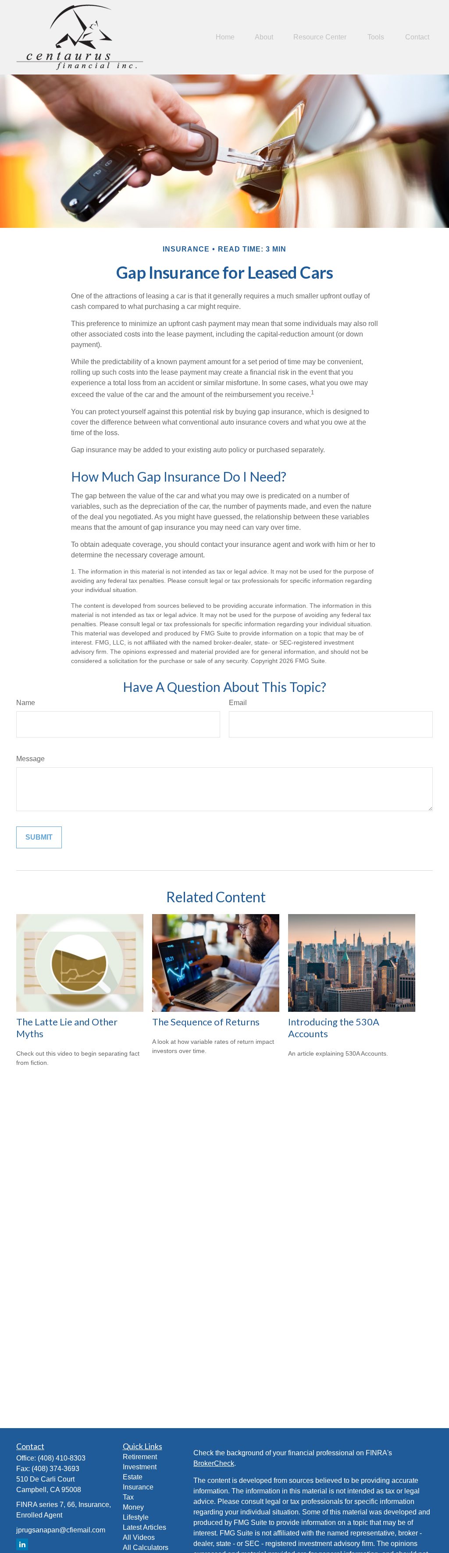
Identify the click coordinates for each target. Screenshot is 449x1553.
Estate (133, 1477)
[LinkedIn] (22, 1544)
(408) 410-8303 (62, 1458)
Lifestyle (136, 1517)
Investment (140, 1467)
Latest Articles (144, 1527)
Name (25, 702)
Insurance (138, 1487)
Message (30, 758)
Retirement (140, 1457)
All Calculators (145, 1547)
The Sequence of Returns (206, 1022)
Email (238, 702)
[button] (225, 37)
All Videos (139, 1537)
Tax (128, 1497)
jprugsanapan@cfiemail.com (60, 1530)
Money (133, 1507)
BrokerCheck (213, 1463)
